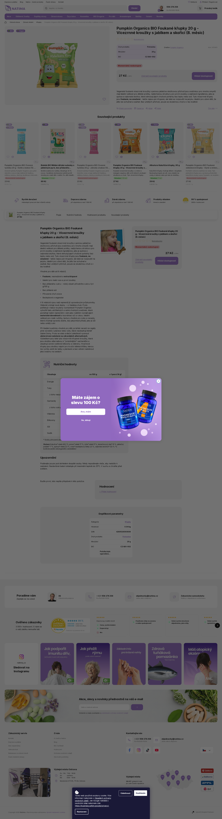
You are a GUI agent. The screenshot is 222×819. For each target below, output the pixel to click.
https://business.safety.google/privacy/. (92, 806)
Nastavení (81, 812)
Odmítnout (125, 793)
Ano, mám (86, 411)
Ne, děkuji (85, 420)
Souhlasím (140, 793)
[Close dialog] (158, 381)
